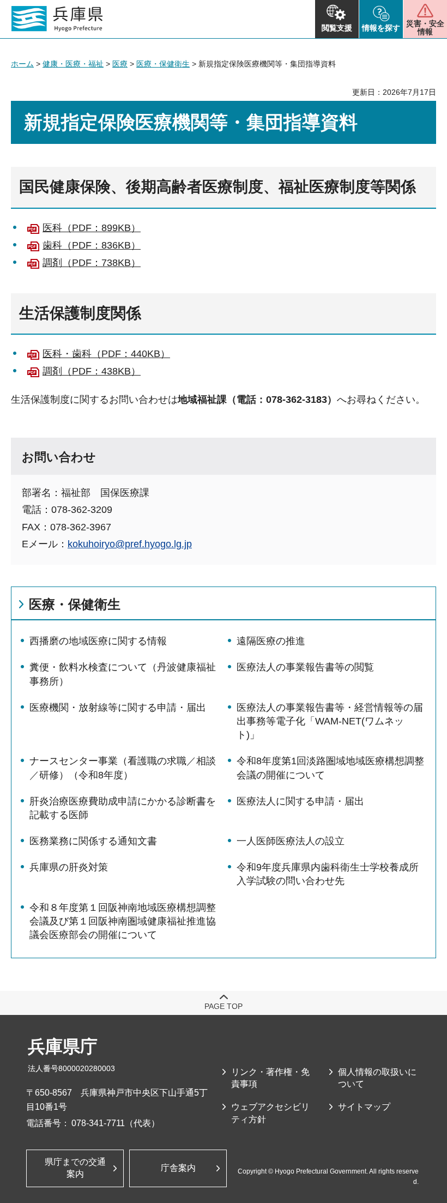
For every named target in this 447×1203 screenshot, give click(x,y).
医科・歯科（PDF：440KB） (106, 353)
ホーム (22, 63)
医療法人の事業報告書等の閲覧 (305, 667)
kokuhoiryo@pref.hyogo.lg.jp (130, 544)
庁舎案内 (178, 1167)
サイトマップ (364, 1106)
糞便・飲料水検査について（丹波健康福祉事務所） (122, 674)
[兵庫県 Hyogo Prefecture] (57, 19)
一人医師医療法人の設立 (291, 841)
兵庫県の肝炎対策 (68, 867)
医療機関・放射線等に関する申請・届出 (117, 707)
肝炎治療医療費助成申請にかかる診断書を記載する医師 (122, 808)
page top (223, 1006)
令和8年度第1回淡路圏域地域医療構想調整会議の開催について (330, 767)
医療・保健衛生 (163, 63)
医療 (120, 63)
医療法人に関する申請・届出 (300, 801)
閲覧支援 (337, 27)
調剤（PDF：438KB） (92, 371)
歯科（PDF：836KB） (92, 245)
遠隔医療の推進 (271, 641)
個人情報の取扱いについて (377, 1078)
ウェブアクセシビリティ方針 (270, 1112)
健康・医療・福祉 (73, 63)
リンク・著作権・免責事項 (270, 1078)
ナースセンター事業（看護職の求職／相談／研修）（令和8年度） (122, 767)
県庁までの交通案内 (75, 1167)
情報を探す (381, 27)
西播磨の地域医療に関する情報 (98, 641)
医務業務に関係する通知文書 (93, 841)
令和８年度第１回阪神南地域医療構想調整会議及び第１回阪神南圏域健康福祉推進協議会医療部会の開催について (122, 921)
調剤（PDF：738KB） (92, 262)
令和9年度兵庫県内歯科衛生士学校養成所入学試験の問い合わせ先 (328, 874)
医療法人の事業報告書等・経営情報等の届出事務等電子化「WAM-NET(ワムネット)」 (330, 721)
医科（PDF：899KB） (92, 227)
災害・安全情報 (425, 27)
